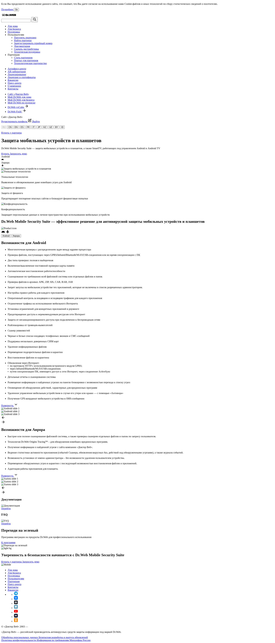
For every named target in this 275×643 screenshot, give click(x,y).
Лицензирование (17, 74)
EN (16, 127)
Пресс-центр (14, 83)
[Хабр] (16, 607)
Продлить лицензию (25, 37)
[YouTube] (16, 612)
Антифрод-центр (17, 68)
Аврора (16, 236)
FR (28, 127)
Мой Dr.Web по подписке (21, 102)
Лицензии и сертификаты (22, 77)
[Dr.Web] (9, 15)
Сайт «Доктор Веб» (18, 94)
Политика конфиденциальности (19, 640)
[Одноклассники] (16, 621)
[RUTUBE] (16, 616)
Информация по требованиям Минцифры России (64, 640)
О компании (14, 86)
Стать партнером (23, 57)
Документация (22, 46)
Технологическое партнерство (30, 63)
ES (22, 127)
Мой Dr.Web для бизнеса (21, 100)
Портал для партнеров (26, 60)
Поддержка (14, 32)
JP (39, 127)
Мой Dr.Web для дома (19, 97)
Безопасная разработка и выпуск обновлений (63, 637)
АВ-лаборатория (17, 71)
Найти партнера (23, 40)
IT (34, 127)
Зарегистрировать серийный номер (33, 43)
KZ (44, 127)
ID (62, 127)
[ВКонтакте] (16, 599)
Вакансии (13, 80)
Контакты (13, 88)
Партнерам (14, 581)
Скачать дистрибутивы (26, 49)
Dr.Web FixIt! (15, 111)
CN (10, 127)
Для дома (13, 26)
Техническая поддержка (27, 52)
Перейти (6, 508)
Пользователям (16, 578)
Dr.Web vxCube (16, 107)
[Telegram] (16, 594)
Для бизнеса (14, 29)
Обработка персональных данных (20, 637)
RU (4, 127)
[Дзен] (16, 603)
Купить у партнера (11, 132)
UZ (50, 127)
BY (56, 127)
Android (6, 236)
